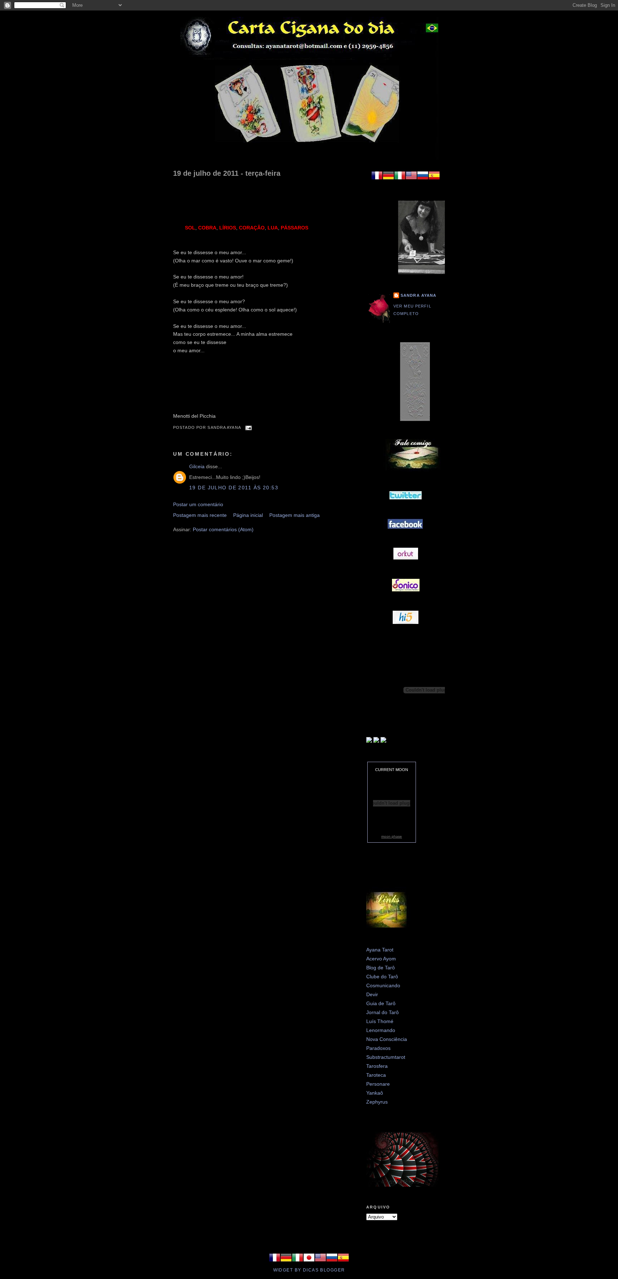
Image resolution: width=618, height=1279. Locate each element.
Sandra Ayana (418, 295)
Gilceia (197, 466)
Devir (372, 994)
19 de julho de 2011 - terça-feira (226, 173)
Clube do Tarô (382, 976)
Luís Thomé (379, 1021)
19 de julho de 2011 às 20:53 (233, 487)
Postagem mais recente (200, 515)
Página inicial (248, 515)
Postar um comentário (198, 504)
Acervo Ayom (381, 958)
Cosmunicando (383, 985)
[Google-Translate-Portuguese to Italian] (400, 179)
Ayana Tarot (379, 950)
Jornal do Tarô (382, 1012)
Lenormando (380, 1030)
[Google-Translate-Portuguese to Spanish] (434, 179)
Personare (378, 1084)
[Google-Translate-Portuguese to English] (411, 179)
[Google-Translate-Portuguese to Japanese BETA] (309, 1261)
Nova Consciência (386, 1039)
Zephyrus (377, 1102)
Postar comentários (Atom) (223, 529)
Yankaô (374, 1093)
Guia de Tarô (381, 1003)
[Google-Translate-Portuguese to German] (388, 179)
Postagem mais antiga (294, 515)
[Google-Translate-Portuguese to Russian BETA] (422, 179)
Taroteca (376, 1075)
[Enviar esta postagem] (248, 427)
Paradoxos (378, 1048)
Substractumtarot (385, 1057)
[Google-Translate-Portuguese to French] (377, 179)
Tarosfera (377, 1066)
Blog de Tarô (380, 967)
